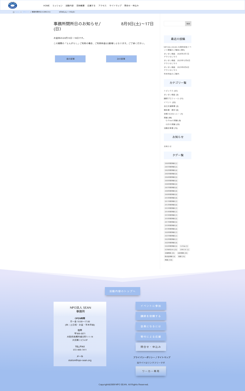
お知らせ (168, 146)
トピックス (168, 90)
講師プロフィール (171, 98)
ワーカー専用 (151, 371)
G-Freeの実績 (172, 120)
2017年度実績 (171, 222)
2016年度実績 (171, 218)
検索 (188, 23)
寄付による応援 (151, 336)
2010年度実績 (171, 198)
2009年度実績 (171, 194)
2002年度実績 (171, 170)
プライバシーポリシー (144, 357)
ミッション (57, 6)
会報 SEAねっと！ (172, 113)
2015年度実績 (171, 215)
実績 (166, 117)
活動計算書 (168, 128)
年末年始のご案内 (171, 73)
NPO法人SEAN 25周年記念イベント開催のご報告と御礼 (177, 48)
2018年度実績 (171, 225)
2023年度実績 (171, 243)
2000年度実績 (171, 163)
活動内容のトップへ (122, 291)
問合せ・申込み (131, 6)
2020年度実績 (171, 232)
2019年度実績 (171, 229)
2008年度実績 (171, 191)
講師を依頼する (151, 316)
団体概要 (80, 6)
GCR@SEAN (171, 249)
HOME (46, 6)
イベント (168, 102)
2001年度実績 (171, 167)
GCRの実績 (170, 124)
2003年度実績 (171, 174)
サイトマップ (115, 6)
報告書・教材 (169, 110)
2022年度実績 (171, 239)
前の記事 (70, 58)
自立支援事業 (169, 106)
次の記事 (121, 58)
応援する (91, 6)
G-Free (184, 246)
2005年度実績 (171, 181)
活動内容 (69, 6)
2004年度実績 (171, 177)
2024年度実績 (171, 246)
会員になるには (151, 326)
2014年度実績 (171, 212)
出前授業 (182, 253)
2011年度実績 (171, 201)
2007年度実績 (171, 187)
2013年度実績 (171, 208)
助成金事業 (170, 256)
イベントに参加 (151, 305)
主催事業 (169, 253)
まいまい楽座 (169, 94)
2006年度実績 (171, 184)
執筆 (181, 256)
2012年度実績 (171, 205)
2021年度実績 (171, 236)
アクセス (102, 6)
